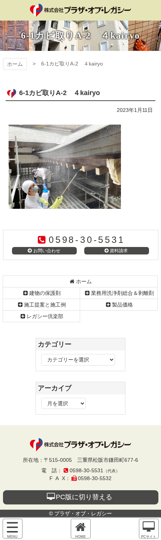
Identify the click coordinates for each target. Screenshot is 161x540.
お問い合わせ (46, 250)
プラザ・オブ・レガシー (80, 10)
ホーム (15, 64)
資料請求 (119, 250)
